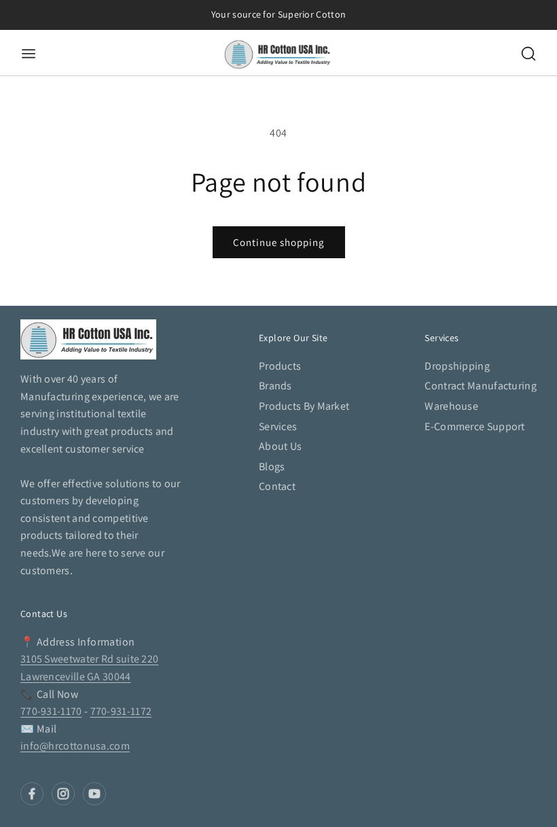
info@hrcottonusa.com (75, 746)
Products (280, 366)
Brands (275, 386)
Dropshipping (457, 366)
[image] (88, 339)
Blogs (272, 466)
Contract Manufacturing (481, 386)
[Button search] (528, 54)
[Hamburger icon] (110, 54)
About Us (280, 446)
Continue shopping (279, 242)
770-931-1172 (121, 711)
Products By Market (304, 406)
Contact (277, 486)
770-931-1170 (51, 711)
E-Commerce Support (474, 426)
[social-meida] (31, 793)
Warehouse (451, 406)
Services (278, 426)
